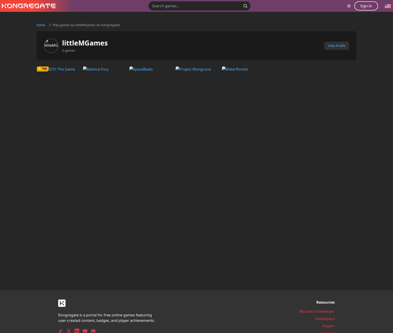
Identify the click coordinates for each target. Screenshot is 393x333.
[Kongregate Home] (27, 6)
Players (328, 325)
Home (40, 25)
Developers (325, 318)
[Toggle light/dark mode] (349, 6)
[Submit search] (245, 6)
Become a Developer (317, 311)
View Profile (336, 45)
